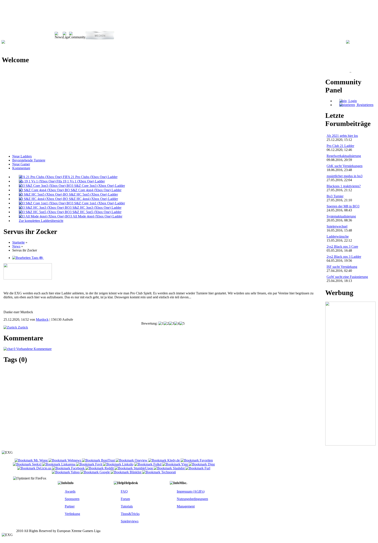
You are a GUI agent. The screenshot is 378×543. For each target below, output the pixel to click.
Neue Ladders (22, 156)
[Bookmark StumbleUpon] (134, 468)
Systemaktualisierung (341, 216)
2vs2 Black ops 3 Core (342, 246)
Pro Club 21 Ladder (340, 146)
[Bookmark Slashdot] (170, 468)
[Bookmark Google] (95, 472)
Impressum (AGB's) (191, 491)
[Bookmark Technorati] (159, 472)
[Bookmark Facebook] (69, 468)
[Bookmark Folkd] (148, 464)
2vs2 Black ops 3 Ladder (344, 256)
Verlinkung (72, 514)
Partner (70, 506)
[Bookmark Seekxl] (27, 464)
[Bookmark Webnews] (65, 460)
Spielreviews (129, 521)
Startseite (18, 242)
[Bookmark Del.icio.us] (34, 468)
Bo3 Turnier (335, 196)
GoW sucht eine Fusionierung (347, 277)
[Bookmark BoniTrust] (99, 460)
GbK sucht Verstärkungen (344, 166)
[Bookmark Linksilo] (118, 464)
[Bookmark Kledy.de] (164, 460)
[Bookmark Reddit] (100, 468)
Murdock (42, 319)
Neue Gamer (21, 164)
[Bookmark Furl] (198, 468)
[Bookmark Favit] (89, 464)
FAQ (124, 491)
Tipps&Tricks (130, 514)
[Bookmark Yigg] (175, 464)
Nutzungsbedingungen (192, 499)
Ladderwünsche (338, 236)
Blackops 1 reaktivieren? (344, 186)
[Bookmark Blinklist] (126, 472)
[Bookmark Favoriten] (197, 460)
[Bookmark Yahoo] (66, 472)
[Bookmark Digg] (202, 464)
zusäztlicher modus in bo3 (344, 176)
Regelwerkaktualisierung (344, 156)
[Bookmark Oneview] (132, 460)
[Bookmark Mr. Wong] (32, 460)
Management (186, 506)
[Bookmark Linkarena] (59, 464)
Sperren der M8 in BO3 (343, 206)
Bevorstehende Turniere (28, 160)
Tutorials (127, 506)
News (16, 246)
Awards (70, 491)
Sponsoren (72, 499)
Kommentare (21, 168)
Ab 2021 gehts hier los (342, 136)
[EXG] (3, 42)
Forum (125, 499)
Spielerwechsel (337, 226)
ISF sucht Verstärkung (342, 267)
